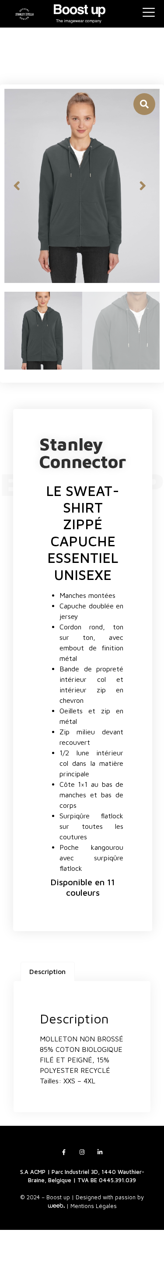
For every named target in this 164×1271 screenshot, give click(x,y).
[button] (16, 186)
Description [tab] (47, 971)
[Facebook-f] (64, 1152)
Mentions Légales (93, 1205)
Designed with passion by (110, 1197)
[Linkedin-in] (100, 1152)
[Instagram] (82, 1152)
